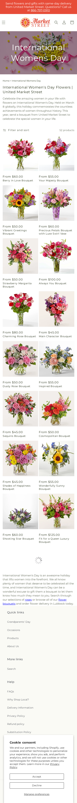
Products (13, 638)
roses (28, 599)
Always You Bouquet (53, 283)
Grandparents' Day (18, 621)
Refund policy (15, 724)
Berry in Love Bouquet (18, 180)
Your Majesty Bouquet (54, 180)
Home (6, 80)
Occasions (13, 630)
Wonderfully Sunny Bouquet (52, 487)
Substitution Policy (19, 732)
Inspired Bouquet (50, 386)
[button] (56, 22)
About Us (13, 646)
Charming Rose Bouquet (19, 336)
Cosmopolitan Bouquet (54, 436)
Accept (36, 776)
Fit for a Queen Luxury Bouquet (54, 540)
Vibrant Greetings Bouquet (15, 232)
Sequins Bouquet (14, 436)
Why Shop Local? (18, 699)
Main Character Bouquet (55, 336)
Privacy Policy (16, 716)
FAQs (10, 691)
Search (11, 668)
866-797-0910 (40, 10)
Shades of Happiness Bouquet (16, 487)
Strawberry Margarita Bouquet (17, 285)
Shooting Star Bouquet (18, 538)
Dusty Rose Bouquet (16, 386)
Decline (37, 785)
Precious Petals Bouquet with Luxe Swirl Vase (55, 232)
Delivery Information (20, 707)
